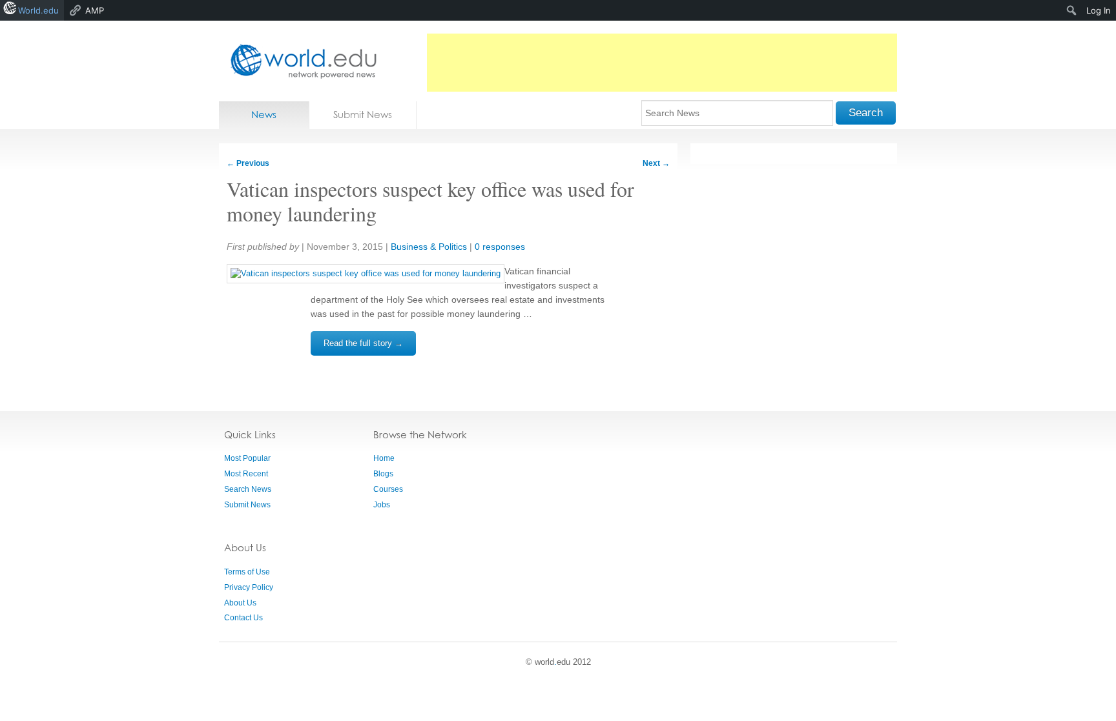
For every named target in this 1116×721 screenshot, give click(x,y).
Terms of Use (247, 571)
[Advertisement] (662, 63)
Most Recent (246, 473)
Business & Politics (429, 246)
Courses (388, 489)
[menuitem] (1072, 10)
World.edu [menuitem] (38, 10)
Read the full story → (363, 343)
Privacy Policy (248, 587)
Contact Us (243, 617)
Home (384, 458)
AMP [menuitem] (94, 10)
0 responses (500, 246)
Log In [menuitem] (1098, 10)
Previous (248, 163)
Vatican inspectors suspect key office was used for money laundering (430, 201)
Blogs (383, 473)
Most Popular (247, 458)
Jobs (381, 504)
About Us (240, 602)
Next (656, 163)
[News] (300, 61)
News (263, 114)
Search (866, 113)
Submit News (362, 114)
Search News (247, 489)
